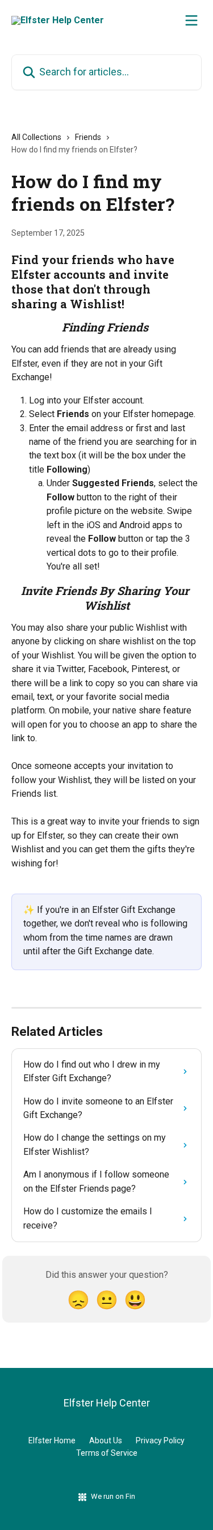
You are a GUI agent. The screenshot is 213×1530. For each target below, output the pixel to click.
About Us (105, 1440)
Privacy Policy (160, 1440)
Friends (88, 137)
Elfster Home (52, 1440)
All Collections (36, 137)
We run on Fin (113, 1496)
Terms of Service (106, 1452)
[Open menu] (191, 20)
